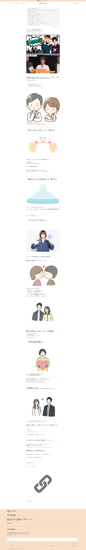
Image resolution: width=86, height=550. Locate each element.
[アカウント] (75, 3)
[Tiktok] (11, 523)
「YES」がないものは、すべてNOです (34, 13)
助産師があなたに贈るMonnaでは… (34, 24)
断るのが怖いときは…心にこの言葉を (34, 19)
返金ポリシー (22, 545)
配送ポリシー (43, 545)
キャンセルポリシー (63, 545)
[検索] (73, 3)
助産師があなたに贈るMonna (13, 548)
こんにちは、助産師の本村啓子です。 (33, 8)
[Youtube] (9, 523)
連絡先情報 (73, 545)
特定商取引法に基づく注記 (53, 545)
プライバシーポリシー (33, 545)
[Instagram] (7, 523)
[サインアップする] (77, 539)
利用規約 (12, 545)
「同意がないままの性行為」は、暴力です (34, 15)
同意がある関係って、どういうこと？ (35, 17)
